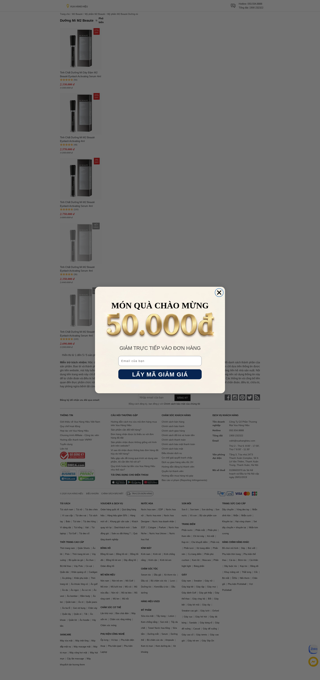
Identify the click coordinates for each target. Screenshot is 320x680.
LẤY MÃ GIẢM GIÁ (160, 374)
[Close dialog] (219, 292)
